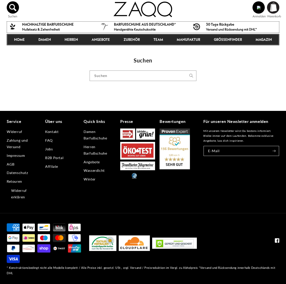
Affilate (51, 166)
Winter (90, 179)
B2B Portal (54, 157)
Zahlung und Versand (17, 143)
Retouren (14, 181)
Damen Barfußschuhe (95, 134)
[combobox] (143, 76)
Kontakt (52, 131)
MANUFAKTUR (188, 39)
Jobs (49, 149)
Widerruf (14, 131)
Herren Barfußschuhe (95, 150)
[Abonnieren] (274, 151)
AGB (11, 164)
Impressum (16, 155)
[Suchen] (191, 76)
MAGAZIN (264, 39)
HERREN (71, 39)
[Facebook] (277, 241)
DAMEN (44, 39)
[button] (13, 7)
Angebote (92, 162)
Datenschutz (17, 172)
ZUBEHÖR (132, 39)
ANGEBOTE (101, 39)
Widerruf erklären (19, 193)
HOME (19, 39)
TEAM (158, 39)
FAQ (49, 140)
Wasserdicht (94, 170)
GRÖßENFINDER (228, 39)
